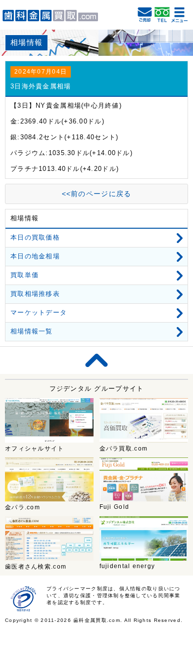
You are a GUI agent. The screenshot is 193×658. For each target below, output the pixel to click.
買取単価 (24, 275)
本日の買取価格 (35, 237)
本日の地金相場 (35, 256)
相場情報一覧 (31, 331)
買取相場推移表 (35, 293)
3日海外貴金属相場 (40, 86)
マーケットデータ (38, 312)
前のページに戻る (97, 194)
